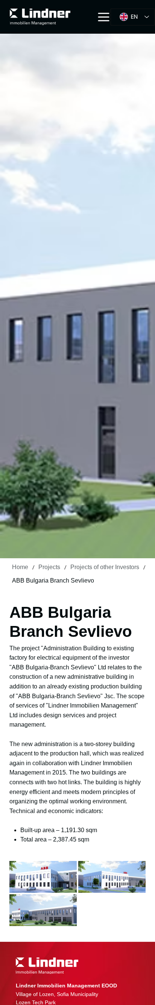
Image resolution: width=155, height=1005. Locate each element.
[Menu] (104, 17)
